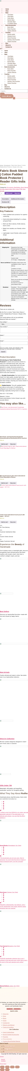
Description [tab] (5, 199)
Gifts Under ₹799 (17, 189)
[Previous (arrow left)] (2, 1069)
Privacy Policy (3, 1063)
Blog (7, 43)
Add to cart (9, 193)
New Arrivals (4, 672)
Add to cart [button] (4, 444)
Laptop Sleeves (11, 30)
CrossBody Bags (12, 23)
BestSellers (17, 187)
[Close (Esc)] (17, 1067)
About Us (8, 45)
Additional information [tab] (17, 199)
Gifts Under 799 (6, 785)
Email (2, 340)
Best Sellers (4, 611)
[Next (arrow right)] (7, 1069)
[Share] (12, 1067)
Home (7, 9)
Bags (5, 54)
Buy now (17, 193)
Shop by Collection (7, 739)
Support (2, 1056)
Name (2, 335)
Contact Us (9, 47)
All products (7, 165)
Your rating (3, 321)
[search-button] (2, 94)
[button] (14, 49)
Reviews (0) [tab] (5, 202)
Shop (7, 11)
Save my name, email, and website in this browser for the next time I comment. (11, 348)
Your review (4, 326)
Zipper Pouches (11, 41)
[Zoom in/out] (2, 1067)
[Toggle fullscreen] (7, 1067)
